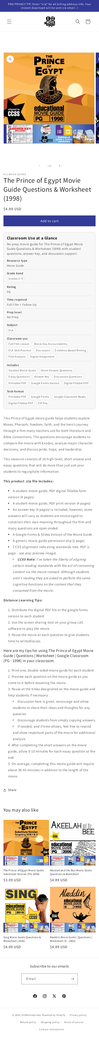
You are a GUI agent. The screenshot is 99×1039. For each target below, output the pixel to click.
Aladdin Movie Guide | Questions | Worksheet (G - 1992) (71, 939)
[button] (9, 22)
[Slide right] (60, 166)
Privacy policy (78, 1015)
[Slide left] (39, 166)
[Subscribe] (72, 978)
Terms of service (73, 1022)
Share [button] (12, 790)
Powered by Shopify (54, 1015)
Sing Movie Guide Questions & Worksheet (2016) (22, 939)
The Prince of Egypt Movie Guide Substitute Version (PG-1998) (23, 872)
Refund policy (28, 1022)
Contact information (51, 1029)
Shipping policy (50, 1022)
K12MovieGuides (31, 1015)
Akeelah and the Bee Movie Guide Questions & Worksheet (71, 872)
